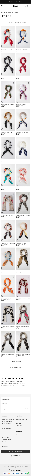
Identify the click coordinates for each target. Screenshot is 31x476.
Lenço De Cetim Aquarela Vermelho (7, 50)
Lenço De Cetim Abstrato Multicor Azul (7, 188)
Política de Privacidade (8, 419)
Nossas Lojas (5, 437)
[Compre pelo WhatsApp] (28, 473)
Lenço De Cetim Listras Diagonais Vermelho (21, 188)
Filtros (11, 22)
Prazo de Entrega (6, 428)
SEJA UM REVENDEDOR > (15, 451)
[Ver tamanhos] (2, 46)
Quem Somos (5, 435)
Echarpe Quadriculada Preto (8, 326)
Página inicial (4, 12)
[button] (28, 6)
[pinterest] (21, 434)
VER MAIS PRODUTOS (15, 361)
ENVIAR (27, 408)
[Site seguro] (12, 470)
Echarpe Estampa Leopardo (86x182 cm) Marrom (22, 272)
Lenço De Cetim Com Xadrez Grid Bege (22, 133)
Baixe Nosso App (6, 441)
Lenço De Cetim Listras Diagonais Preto (6, 77)
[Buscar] (25, 6)
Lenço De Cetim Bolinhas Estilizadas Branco (22, 161)
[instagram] (17, 434)
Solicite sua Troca (6, 423)
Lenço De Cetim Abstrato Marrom (7, 133)
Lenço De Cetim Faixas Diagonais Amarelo (21, 244)
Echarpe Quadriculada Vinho (23, 298)
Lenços (16, 12)
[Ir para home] (15, 6)
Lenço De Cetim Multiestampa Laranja (8, 272)
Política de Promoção (7, 421)
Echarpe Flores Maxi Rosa (7, 215)
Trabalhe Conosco (6, 439)
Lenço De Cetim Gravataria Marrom (7, 105)
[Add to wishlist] (13, 27)
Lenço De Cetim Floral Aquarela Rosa (21, 105)
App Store (4, 444)
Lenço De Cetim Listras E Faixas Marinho (22, 50)
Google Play (5, 446)
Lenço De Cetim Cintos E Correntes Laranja (6, 299)
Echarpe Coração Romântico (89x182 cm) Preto (23, 355)
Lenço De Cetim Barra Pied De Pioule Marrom (8, 244)
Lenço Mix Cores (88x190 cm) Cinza (7, 355)
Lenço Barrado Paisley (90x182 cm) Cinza (23, 216)
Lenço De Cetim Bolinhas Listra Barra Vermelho (22, 77)
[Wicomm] (19, 470)
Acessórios (10, 12)
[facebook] (19, 434)
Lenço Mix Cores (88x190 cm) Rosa (22, 327)
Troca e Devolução (7, 426)
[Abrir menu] (2, 6)
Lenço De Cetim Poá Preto (7, 160)
